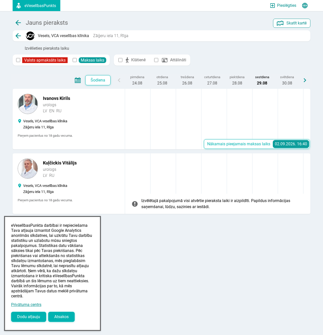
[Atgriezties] (18, 35)
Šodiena (98, 80)
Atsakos (61, 316)
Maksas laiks (92, 60)
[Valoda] (304, 5)
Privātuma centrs (26, 304)
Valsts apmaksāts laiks (45, 60)
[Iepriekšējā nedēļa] (119, 80)
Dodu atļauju (28, 316)
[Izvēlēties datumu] (77, 80)
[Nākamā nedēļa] (304, 80)
